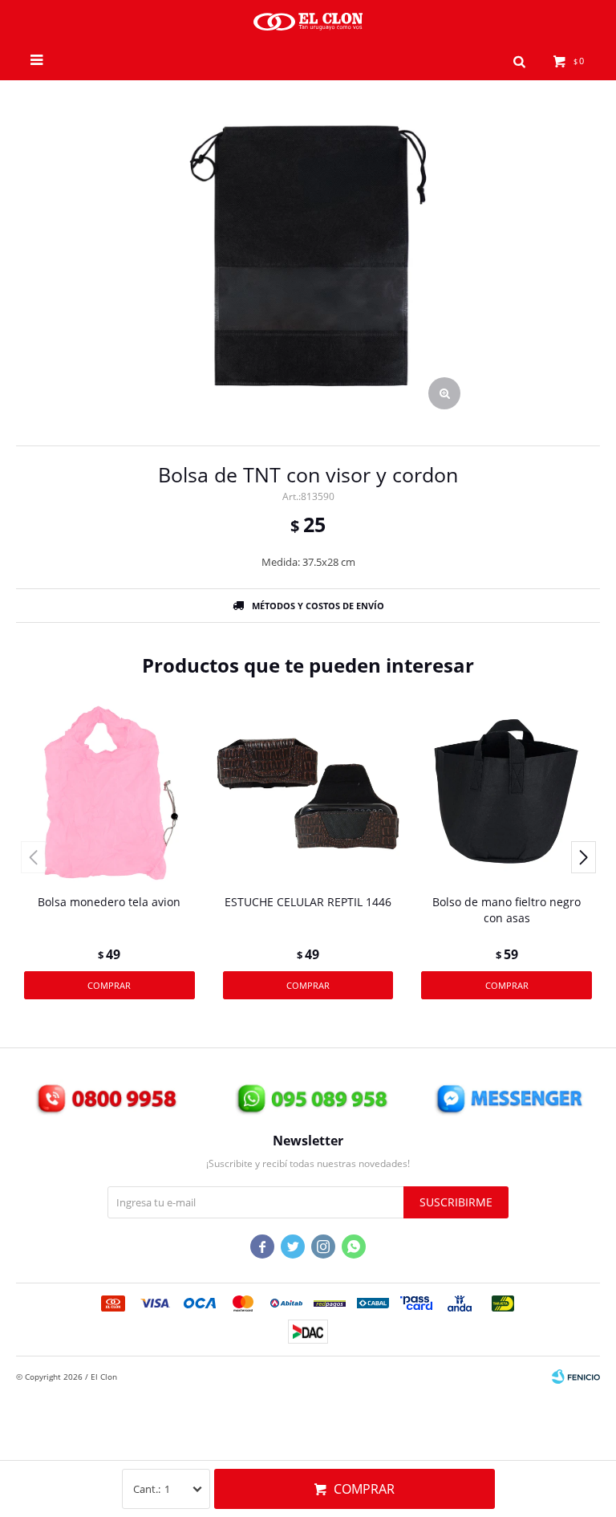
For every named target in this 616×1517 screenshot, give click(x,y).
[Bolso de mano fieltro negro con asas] (506, 792)
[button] (519, 60)
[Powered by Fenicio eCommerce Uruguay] (576, 1376)
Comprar (364, 1489)
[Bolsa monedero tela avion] (109, 792)
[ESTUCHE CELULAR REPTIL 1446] (308, 792)
